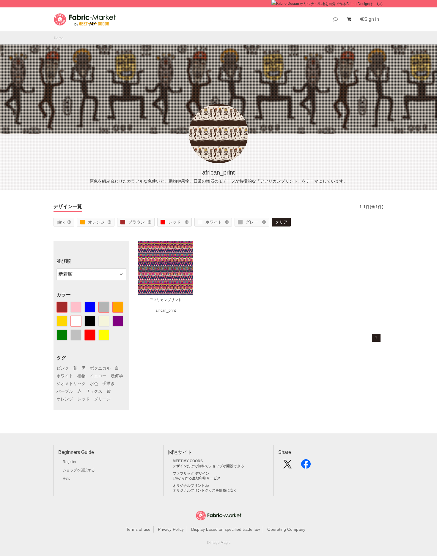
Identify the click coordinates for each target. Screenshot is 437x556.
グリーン (102, 399)
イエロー (98, 375)
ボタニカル (100, 368)
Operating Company (286, 529)
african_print (165, 310)
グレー (252, 222)
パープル (64, 391)
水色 (94, 383)
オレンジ (96, 222)
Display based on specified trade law (225, 529)
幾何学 (117, 375)
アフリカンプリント (166, 300)
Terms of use (138, 529)
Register (69, 462)
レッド (175, 222)
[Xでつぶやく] (287, 466)
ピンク (62, 368)
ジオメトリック (71, 383)
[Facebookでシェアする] (306, 466)
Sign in (371, 19)
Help (66, 478)
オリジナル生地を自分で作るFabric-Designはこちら (341, 4)
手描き (108, 383)
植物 (81, 375)
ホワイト (213, 222)
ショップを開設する (79, 470)
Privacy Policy (171, 529)
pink (61, 222)
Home (59, 38)
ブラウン (136, 222)
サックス (94, 391)
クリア (281, 222)
